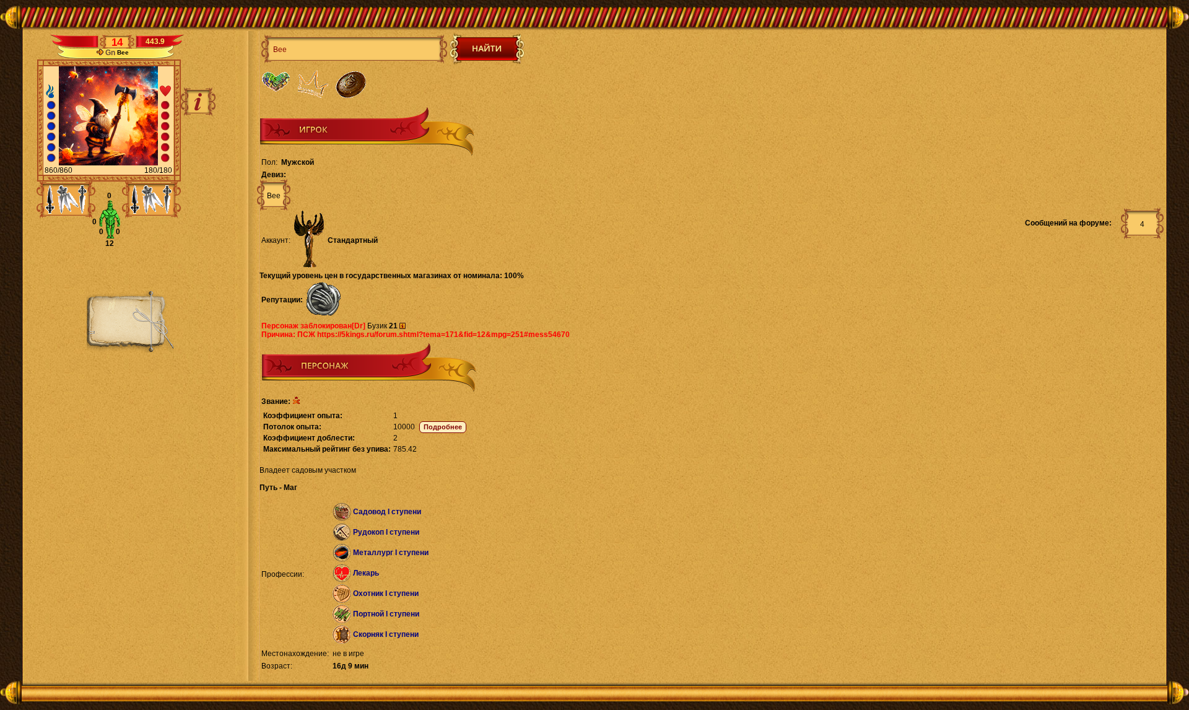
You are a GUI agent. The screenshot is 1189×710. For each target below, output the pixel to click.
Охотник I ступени (386, 593)
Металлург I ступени (391, 552)
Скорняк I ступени (386, 634)
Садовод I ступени (387, 511)
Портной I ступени (386, 614)
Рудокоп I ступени (386, 532)
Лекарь (366, 573)
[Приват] (100, 52)
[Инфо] (198, 101)
